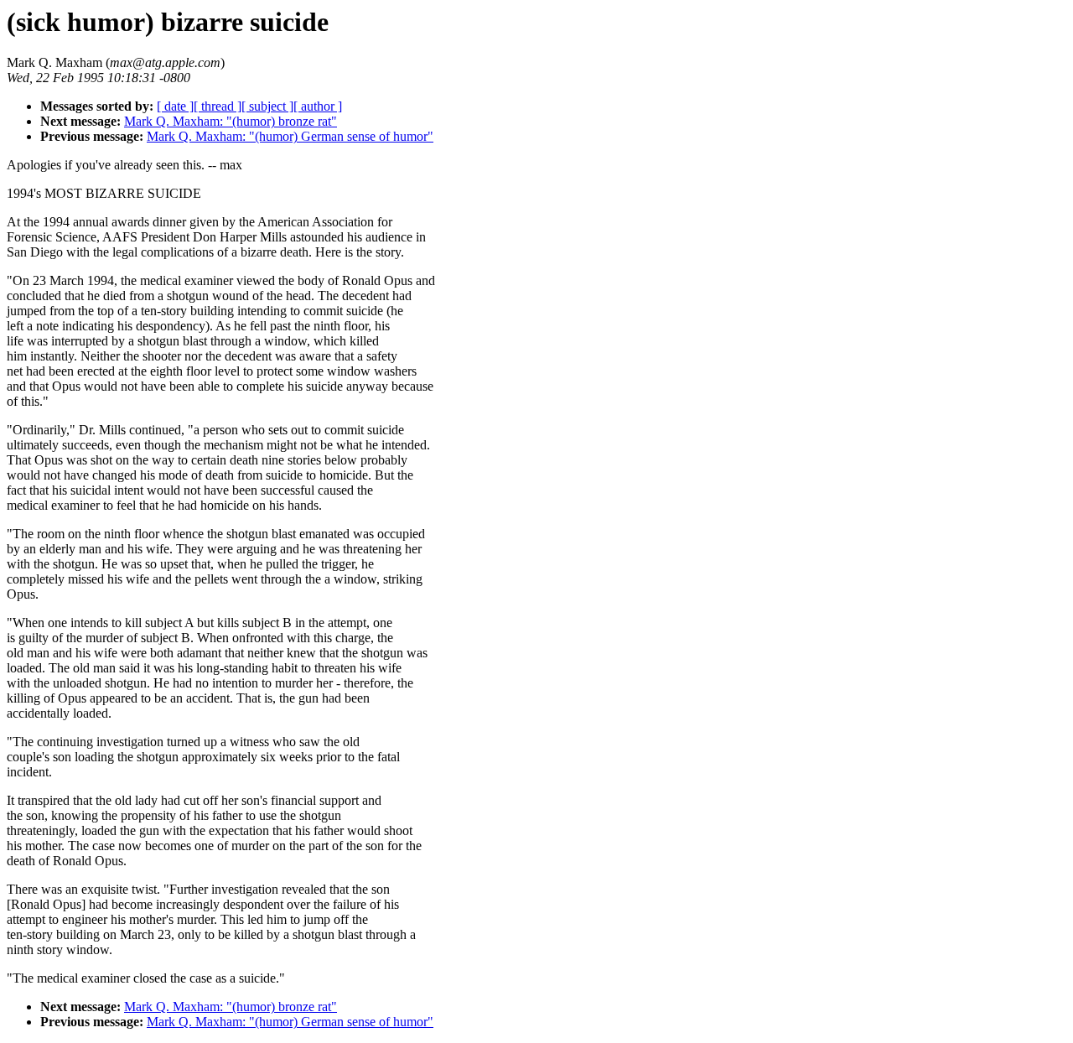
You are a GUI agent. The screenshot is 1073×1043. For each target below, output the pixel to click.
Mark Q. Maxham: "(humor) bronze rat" (230, 121)
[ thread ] (217, 106)
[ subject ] (267, 106)
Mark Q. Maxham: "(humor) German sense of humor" (290, 136)
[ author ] (317, 106)
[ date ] (175, 106)
